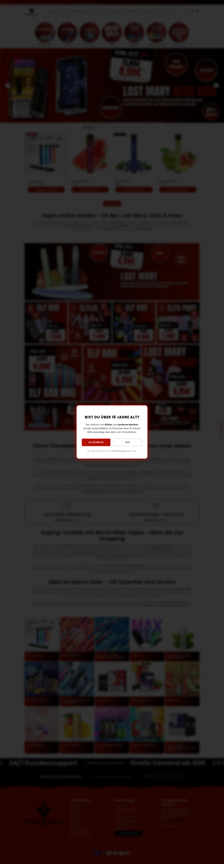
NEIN (127, 442)
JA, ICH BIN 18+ (96, 442)
